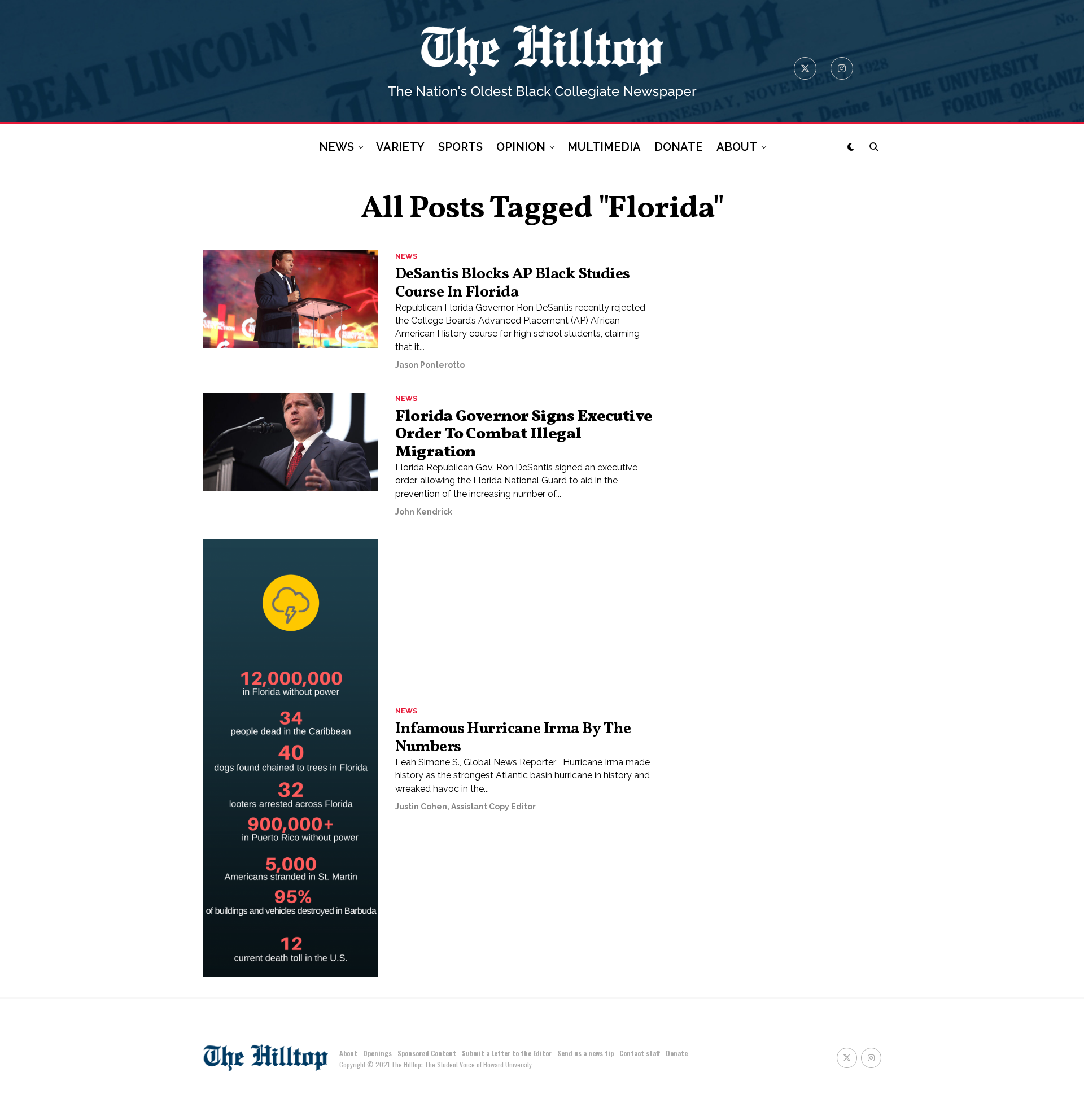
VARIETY (400, 147)
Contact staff (639, 1053)
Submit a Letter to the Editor (507, 1053)
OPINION (520, 147)
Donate (677, 1053)
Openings (377, 1053)
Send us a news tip (585, 1053)
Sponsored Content (426, 1053)
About (348, 1053)
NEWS (336, 147)
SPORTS (460, 147)
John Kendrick (423, 511)
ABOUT (736, 147)
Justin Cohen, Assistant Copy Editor (465, 806)
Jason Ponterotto (430, 364)
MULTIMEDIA (604, 147)
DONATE (678, 147)
